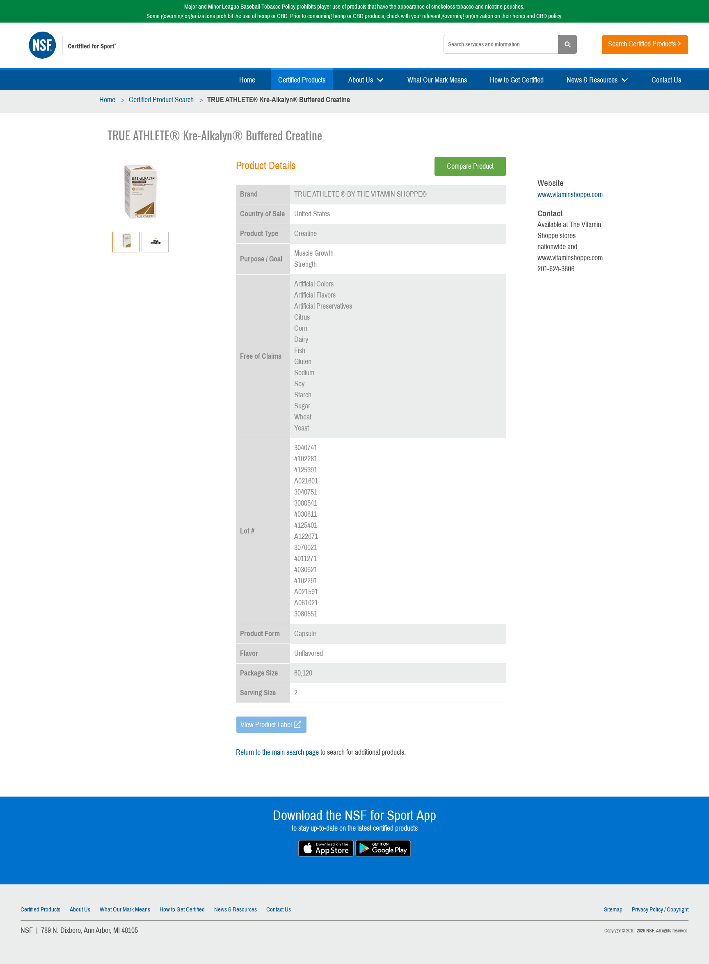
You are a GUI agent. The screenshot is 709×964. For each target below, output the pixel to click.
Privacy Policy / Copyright (660, 909)
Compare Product (470, 166)
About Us (360, 80)
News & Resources (592, 80)
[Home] (152, 45)
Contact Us (666, 80)
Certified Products (301, 80)
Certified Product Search (161, 100)
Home (247, 80)
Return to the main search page (277, 752)
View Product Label (266, 725)
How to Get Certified (517, 80)
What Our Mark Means (437, 80)
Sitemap (613, 909)
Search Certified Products (642, 44)
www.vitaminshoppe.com (570, 194)
